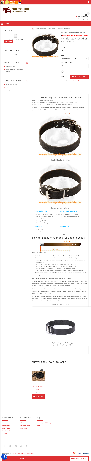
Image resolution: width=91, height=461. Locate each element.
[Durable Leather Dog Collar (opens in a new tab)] (60, 136)
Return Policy (6, 428)
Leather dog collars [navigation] (51, 28)
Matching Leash (66, 62)
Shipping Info (6, 423)
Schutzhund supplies (11, 84)
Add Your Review (77, 80)
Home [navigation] (33, 29)
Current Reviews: (66, 80)
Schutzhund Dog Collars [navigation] (41, 28)
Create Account (24, 428)
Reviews (65, 92)
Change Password (25, 425)
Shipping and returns (52, 92)
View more (8, 41)
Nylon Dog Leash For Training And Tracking (38, 388)
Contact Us (84, 19)
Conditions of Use (7, 431)
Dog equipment (10, 87)
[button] (4, 456)
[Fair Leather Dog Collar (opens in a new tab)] (60, 184)
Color (63, 47)
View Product (40, 396)
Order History (23, 423)
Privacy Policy (6, 425)
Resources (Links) (11, 66)
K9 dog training (10, 89)
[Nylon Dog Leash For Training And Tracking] (38, 375)
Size (62, 55)
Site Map (4, 433)
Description (37, 92)
